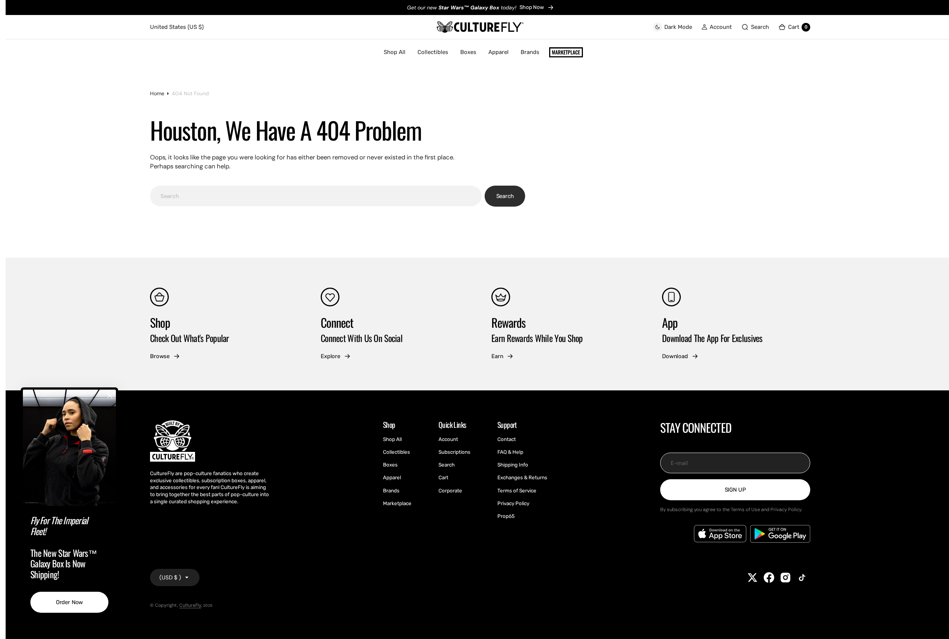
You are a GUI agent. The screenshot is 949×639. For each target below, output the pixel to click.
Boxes (468, 52)
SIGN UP (735, 489)
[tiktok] (802, 577)
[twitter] (752, 577)
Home (157, 93)
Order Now (69, 602)
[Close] (110, 395)
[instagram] (785, 577)
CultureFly (190, 605)
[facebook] (769, 577)
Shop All (394, 52)
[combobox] (316, 196)
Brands (530, 52)
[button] (716, 27)
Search (505, 196)
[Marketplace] (566, 53)
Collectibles (432, 52)
